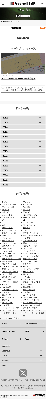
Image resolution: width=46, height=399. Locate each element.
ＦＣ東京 (24, 90)
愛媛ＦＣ (5, 300)
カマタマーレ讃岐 (30, 297)
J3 (3, 223)
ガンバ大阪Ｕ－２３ (10, 310)
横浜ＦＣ (26, 266)
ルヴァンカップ (29, 223)
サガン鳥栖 (6, 279)
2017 (5, 141)
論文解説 (26, 207)
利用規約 (4, 380)
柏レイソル (18, 90)
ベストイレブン (29, 204)
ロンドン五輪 (7, 228)
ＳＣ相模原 (6, 287)
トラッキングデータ (10, 204)
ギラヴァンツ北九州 (31, 300)
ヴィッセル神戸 (29, 251)
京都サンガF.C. (8, 248)
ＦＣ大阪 (26, 292)
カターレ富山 (28, 272)
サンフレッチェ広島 (31, 254)
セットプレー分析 (30, 215)
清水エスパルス (8, 246)
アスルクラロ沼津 (30, 308)
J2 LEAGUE (6, 351)
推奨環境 (11, 380)
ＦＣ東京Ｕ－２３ (9, 313)
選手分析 (26, 210)
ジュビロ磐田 (7, 274)
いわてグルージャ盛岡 (31, 305)
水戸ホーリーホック (25, 88)
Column (5, 339)
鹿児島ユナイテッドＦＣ (32, 303)
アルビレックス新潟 (10, 272)
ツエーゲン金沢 (29, 290)
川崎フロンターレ (9, 243)
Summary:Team (31, 324)
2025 (5, 180)
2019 (5, 151)
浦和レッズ (35, 88)
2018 (5, 146)
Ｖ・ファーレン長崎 (31, 256)
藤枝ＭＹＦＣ (28, 274)
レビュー (5, 202)
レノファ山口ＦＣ (9, 297)
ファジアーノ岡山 (9, 254)
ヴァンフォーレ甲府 (31, 269)
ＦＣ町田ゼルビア (30, 241)
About (27, 339)
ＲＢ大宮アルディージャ (11, 266)
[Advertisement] (23, 117)
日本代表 (26, 228)
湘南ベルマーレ (8, 269)
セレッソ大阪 (7, 251)
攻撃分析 (5, 212)
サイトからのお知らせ (10, 318)
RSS (42, 28)
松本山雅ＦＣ (28, 287)
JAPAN (27, 331)
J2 (6, 88)
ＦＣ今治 (26, 277)
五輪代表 (26, 230)
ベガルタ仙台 (7, 261)
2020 (5, 156)
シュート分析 (7, 215)
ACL (3, 225)
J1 (4, 88)
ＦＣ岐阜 (5, 292)
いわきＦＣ (27, 264)
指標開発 (5, 210)
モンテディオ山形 (9, 264)
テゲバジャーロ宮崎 (10, 282)
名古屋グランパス (30, 246)
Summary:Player (9, 331)
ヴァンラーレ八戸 (30, 259)
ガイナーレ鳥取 (29, 295)
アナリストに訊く (9, 207)
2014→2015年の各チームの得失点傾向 (18, 78)
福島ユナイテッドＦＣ (31, 282)
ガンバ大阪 (27, 248)
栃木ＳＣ (5, 285)
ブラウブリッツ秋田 (31, 261)
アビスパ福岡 (7, 256)
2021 (5, 161)
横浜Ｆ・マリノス (30, 243)
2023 (5, 170)
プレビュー (27, 202)
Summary (5, 360)
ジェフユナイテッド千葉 (32, 235)
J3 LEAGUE (6, 356)
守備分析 (26, 212)
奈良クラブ (6, 295)
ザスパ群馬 (27, 285)
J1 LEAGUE (6, 346)
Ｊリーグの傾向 (8, 217)
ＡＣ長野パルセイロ (10, 290)
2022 (5, 165)
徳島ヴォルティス (9, 277)
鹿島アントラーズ (13, 88)
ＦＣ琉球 (5, 305)
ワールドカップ (29, 225)
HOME (2, 21)
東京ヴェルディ (33, 90)
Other (4, 365)
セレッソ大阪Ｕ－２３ (31, 310)
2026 (5, 185)
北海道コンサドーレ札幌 (11, 259)
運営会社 (34, 380)
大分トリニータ (29, 279)
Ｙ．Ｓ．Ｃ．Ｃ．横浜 (10, 308)
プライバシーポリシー (22, 380)
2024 (5, 175)
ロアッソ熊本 (7, 303)
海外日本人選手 (29, 217)
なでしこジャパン (9, 230)
